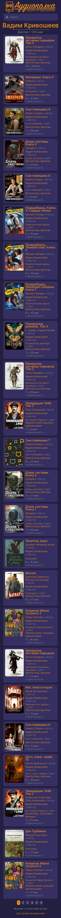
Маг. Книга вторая (38, 687)
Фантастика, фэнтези (37, 62)
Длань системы (34, 158)
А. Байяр (30, 330)
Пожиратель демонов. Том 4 (36, 325)
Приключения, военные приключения (39, 424)
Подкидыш (31, 593)
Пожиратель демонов (37, 343)
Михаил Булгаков (36, 835)
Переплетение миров (37, 224)
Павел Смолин (34, 617)
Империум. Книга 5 (39, 77)
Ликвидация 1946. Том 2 (38, 792)
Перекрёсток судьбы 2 (37, 704)
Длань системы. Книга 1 (37, 508)
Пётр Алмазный (34, 409)
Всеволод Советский (38, 797)
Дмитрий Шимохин (37, 576)
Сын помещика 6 (37, 724)
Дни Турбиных (35, 831)
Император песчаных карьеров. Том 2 (40, 366)
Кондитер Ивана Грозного (39, 627)
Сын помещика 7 (37, 440)
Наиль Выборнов (35, 763)
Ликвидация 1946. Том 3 (38, 404)
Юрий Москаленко (36, 691)
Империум (31, 91)
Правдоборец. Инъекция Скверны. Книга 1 (40, 286)
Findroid (30, 81)
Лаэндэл (30, 148)
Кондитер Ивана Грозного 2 (37, 865)
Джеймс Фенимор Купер (40, 544)
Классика (31, 558)
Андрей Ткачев (46, 330)
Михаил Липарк (34, 214)
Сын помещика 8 (37, 175)
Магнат (30, 573)
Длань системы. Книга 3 (37, 143)
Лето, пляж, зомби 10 (38, 758)
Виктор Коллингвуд (37, 579)
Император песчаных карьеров (39, 652)
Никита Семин (34, 113)
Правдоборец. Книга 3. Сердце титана (40, 209)
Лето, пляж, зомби (35, 773)
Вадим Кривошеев (31, 25)
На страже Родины (35, 419)
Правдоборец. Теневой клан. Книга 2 (40, 247)
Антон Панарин (34, 46)
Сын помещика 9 (37, 109)
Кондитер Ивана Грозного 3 (37, 612)
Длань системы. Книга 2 (37, 474)
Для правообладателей (30, 913)
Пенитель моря (36, 541)
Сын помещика (33, 123)
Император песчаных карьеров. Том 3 (40, 40)
